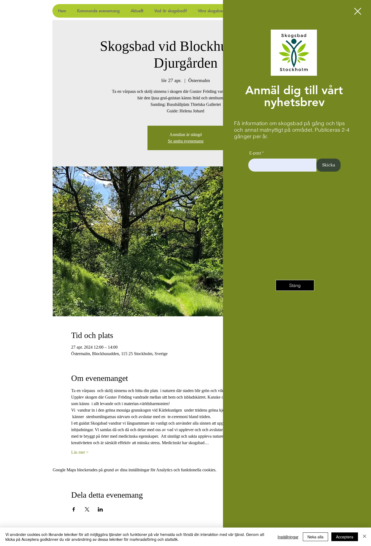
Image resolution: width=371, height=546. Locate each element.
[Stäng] (364, 537)
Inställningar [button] (288, 536)
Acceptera (344, 536)
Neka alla (315, 536)
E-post (255, 153)
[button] (357, 11)
